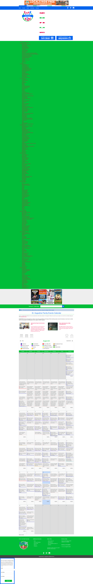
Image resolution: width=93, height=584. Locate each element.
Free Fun (23, 90)
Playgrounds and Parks (25, 106)
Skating (23, 112)
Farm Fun (23, 274)
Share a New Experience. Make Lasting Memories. (64, 324)
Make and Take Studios (25, 100)
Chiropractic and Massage (26, 131)
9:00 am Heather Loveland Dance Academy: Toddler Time (45, 415)
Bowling (23, 84)
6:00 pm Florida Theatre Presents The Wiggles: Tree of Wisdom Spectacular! (54, 434)
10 (27, 411)
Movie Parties (24, 171)
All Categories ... (47, 348)
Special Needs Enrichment (26, 205)
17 (27, 440)
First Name (3, 572)
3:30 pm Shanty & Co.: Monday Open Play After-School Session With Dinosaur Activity (30, 428)
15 (66, 411)
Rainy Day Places (24, 108)
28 (58, 472)
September (68, 340)
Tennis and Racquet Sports (26, 261)
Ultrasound (23, 150)
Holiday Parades (24, 276)
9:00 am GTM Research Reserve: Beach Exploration (69, 414)
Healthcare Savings (25, 139)
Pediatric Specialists (25, 147)
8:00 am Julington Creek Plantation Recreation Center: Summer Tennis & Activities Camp (30, 393)
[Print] (67, 336)
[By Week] (26, 336)
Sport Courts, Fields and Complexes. (27, 113)
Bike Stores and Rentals (25, 214)
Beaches (23, 83)
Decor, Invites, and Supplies (26, 163)
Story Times (24, 208)
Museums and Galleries (25, 103)
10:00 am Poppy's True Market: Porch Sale (22, 485)
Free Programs (24, 193)
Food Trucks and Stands (26, 167)
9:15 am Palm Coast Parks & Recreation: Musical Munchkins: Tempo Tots (54, 480)
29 (66, 472)
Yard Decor (23, 180)
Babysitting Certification (25, 184)
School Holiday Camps (25, 42)
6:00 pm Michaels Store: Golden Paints (38, 433)
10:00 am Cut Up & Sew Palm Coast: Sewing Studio (30, 419)
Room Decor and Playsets (26, 225)
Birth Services (24, 128)
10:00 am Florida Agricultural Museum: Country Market (69, 398)
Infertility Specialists (25, 140)
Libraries (23, 99)
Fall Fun (23, 273)
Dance (23, 188)
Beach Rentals (24, 213)
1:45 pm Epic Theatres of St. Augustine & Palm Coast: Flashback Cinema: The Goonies (46, 428)
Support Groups (24, 75)
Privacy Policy (36, 543)
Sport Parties (24, 178)
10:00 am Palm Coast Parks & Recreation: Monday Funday (30, 485)
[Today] (31, 336)
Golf (22, 239)
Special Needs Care (25, 149)
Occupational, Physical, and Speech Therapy (29, 143)
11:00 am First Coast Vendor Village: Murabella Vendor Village (22, 491)
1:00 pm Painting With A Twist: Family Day (22, 392)
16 (19, 440)
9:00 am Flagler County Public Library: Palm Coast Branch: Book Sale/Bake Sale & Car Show (69, 455)
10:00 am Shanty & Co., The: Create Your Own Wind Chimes (38, 454)
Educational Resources (25, 47)
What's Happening (23, 267)
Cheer (23, 235)
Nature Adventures (25, 104)
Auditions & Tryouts (47, 345)
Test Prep (23, 58)
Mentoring (23, 197)
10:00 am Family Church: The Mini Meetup (61, 464)
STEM (23, 207)
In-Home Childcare (25, 50)
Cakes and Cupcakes (25, 157)
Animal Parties (24, 154)
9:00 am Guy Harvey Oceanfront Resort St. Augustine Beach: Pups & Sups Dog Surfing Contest (62, 480)
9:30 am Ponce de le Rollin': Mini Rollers (62, 418)
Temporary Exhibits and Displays (27, 118)
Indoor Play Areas (25, 97)
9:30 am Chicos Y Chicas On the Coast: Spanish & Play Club (38, 443)
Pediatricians (24, 148)
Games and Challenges (25, 92)
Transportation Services (25, 59)
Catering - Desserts (25, 158)
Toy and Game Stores (25, 230)
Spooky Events (24, 285)
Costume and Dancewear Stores (27, 219)
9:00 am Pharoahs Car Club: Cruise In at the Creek (69, 498)
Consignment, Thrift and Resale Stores (28, 218)
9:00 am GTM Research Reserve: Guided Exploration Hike (69, 368)
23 (19, 472)
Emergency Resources (25, 64)
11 (35, 411)
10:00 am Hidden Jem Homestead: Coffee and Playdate (54, 454)
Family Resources (23, 63)
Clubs (23, 186)
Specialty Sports (24, 253)
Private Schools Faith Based (26, 55)
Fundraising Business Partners (26, 68)
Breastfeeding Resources (26, 129)
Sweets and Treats (25, 228)
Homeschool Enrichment (26, 195)
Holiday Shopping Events (26, 278)
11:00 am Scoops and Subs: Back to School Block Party (22, 419)
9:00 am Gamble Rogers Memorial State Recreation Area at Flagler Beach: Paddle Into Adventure (62, 444)
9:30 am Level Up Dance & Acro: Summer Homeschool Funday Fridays (62, 423)
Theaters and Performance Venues (27, 119)
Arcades (23, 81)
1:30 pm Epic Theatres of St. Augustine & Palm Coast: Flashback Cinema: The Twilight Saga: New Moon (22, 403)
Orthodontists (24, 144)
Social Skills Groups (25, 73)
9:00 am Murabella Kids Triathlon (22, 387)
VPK (22, 62)
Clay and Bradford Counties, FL (53, 543)
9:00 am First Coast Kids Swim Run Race (22, 479)
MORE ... (71, 376)
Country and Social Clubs (26, 86)
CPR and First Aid (25, 133)
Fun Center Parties (25, 168)
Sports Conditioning (25, 254)
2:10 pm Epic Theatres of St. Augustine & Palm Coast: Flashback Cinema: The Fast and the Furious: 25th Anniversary (46, 492)
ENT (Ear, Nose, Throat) (25, 135)
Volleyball (23, 263)
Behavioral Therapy (25, 126)
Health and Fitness (25, 241)
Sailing (23, 249)
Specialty (23, 206)
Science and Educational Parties (27, 176)
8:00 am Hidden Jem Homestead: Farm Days (46, 443)
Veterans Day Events (25, 287)
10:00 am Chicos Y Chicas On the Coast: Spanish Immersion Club (46, 465)
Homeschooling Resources (26, 69)
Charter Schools (24, 45)
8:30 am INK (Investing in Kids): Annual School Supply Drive (69, 480)
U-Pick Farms (24, 286)
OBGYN (23, 142)
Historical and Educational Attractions (27, 95)
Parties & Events (22, 153)
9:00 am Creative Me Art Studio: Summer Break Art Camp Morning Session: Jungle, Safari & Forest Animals (30, 403)
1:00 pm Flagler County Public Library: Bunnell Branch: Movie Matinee (30, 460)
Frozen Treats (24, 221)
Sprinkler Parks (24, 115)
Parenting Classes (25, 201)
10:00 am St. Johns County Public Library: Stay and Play (30, 449)
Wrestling (23, 265)
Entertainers (24, 165)
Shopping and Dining (23, 211)
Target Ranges (24, 117)
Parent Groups (24, 71)
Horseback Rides (24, 96)
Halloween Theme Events (26, 275)
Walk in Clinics (24, 152)
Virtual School (24, 61)
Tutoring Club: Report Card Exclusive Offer (38, 324)
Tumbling (23, 262)
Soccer (23, 252)
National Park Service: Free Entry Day (38, 474)
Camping (23, 85)
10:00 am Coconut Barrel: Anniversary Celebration (69, 433)
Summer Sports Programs (26, 256)
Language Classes (25, 196)
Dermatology (24, 134)
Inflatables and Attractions (26, 169)
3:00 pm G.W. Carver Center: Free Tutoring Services (46, 433)
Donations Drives (24, 271)
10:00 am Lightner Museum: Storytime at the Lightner (22, 516)
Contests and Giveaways (26, 270)
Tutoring (23, 60)
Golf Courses (24, 94)
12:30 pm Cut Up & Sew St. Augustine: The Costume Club (22, 460)
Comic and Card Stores (25, 217)
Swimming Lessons (25, 259)
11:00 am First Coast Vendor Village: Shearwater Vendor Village (22, 423)
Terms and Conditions (37, 542)
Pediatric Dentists (24, 145)
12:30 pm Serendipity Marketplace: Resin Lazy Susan (54, 464)
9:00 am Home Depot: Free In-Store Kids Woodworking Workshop (69, 373)
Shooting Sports (24, 251)
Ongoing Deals (24, 280)
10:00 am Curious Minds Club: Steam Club (69, 427)
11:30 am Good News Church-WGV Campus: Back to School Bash (22, 428)
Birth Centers (24, 127)
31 (27, 505)
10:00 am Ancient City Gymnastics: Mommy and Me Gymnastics (54, 414)
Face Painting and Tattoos (26, 166)
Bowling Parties (24, 156)
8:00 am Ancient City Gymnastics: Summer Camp (30, 382)
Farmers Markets (24, 220)
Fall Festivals (24, 272)
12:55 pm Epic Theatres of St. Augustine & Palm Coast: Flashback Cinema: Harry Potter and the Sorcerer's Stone (22, 522)
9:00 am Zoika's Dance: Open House (69, 363)
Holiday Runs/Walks (25, 277)
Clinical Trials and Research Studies (27, 132)
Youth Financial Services (26, 77)
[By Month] (21, 336)
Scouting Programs (25, 204)
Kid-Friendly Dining (25, 222)
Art (22, 183)
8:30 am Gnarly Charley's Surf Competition (68, 356)
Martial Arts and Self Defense (26, 246)
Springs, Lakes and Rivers (26, 114)
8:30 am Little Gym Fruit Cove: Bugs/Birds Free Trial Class (54, 475)
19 (43, 440)
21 (58, 440)
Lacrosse (23, 244)
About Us (35, 544)
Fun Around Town (23, 78)
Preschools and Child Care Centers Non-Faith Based (30, 54)
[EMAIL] (72, 336)
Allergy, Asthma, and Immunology (27, 125)
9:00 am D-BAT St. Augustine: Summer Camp (30, 398)
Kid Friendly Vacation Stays (26, 98)
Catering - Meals (24, 159)
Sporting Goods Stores (25, 227)
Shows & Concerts (25, 345)
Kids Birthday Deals (25, 170)
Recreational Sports (25, 110)
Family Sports (24, 237)
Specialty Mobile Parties (25, 177)
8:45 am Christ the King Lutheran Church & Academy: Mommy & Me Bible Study (22, 383)
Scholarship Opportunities (26, 56)
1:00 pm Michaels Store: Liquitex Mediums (22, 433)
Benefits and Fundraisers (26, 269)
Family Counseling (25, 136)
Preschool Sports (24, 247)
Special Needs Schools (25, 57)
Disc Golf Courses (25, 88)
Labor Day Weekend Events (26, 279)
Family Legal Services (25, 66)
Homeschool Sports (25, 242)
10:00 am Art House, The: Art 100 (30, 422)
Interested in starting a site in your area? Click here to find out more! (53, 548)
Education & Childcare (23, 43)
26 (43, 472)
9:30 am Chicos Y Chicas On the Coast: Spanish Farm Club (62, 460)
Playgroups (23, 72)
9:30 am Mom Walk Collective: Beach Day (22, 512)
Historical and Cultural (25, 194)
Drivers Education (24, 190)
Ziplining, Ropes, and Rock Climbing (27, 123)
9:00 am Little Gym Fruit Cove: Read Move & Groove (61, 414)
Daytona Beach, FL (51, 540)
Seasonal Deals (24, 283)
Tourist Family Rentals (25, 229)
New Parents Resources (25, 70)
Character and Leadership (26, 185)
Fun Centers (24, 91)
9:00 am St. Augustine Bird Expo (22, 454)
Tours (23, 121)
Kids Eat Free (24, 223)
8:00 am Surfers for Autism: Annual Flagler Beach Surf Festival (69, 475)
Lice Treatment (24, 141)
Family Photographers (25, 67)
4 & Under (23, 182)
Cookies (23, 162)
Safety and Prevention (25, 203)
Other (56, 345)
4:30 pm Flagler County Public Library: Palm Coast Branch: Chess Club (38, 428)
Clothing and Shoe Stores (26, 216)
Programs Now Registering (26, 202)
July (23, 340)
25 (35, 472)
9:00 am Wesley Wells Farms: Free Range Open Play (46, 449)
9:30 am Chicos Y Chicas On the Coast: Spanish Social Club (54, 443)
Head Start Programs (25, 48)
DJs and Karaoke (24, 164)
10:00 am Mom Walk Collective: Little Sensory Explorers (38, 490)
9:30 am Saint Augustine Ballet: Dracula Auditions (69, 460)
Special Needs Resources (26, 74)
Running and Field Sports (26, 248)
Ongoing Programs (25, 348)
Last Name (2, 576)
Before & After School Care (26, 44)
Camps (21, 41)
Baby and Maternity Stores (26, 212)
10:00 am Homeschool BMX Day (30, 454)
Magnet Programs (25, 51)
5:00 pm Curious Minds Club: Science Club (30, 528)
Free (34, 348)
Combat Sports (24, 236)
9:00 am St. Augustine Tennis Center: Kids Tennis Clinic (69, 387)
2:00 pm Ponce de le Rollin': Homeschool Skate (54, 427)
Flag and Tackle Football (26, 238)
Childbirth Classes (25, 130)
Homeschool (24, 49)
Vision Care (24, 151)
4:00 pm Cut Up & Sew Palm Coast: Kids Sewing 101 (38, 422)
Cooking (23, 187)
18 (35, 440)
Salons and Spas (24, 111)
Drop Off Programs (25, 46)
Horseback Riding (24, 243)
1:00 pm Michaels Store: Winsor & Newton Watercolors (22, 464)
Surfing (23, 257)
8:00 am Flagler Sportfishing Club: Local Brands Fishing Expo (69, 383)
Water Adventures (25, 122)
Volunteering (24, 210)
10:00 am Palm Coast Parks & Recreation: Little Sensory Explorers (38, 498)
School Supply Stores (25, 226)
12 (43, 411)
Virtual (23, 209)
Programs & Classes (23, 181)
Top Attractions (24, 120)
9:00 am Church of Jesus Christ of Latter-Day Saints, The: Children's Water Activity (69, 444)
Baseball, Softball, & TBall (26, 233)
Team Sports (24, 260)
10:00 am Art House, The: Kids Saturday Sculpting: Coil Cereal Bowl (69, 402)
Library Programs (36, 345)
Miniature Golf (24, 101)
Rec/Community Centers (26, 109)
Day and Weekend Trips (25, 87)
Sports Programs (22, 231)
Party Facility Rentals (25, 173)
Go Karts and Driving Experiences (27, 93)
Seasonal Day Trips (25, 282)
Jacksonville (35, 5)
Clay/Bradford (63, 5)
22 (66, 440)
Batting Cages (24, 82)
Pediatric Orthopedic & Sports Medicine (28, 146)
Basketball (23, 234)
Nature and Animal (25, 199)
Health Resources (23, 124)
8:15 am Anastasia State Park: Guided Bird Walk (38, 414)
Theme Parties (24, 179)
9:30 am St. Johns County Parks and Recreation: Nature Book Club (46, 460)
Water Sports (24, 264)
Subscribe (8, 580)
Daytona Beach (49, 5)
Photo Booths (24, 175)
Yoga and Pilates (24, 266)
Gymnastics (24, 240)
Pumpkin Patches (24, 281)
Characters (23, 160)
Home (35, 540)
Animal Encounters (25, 80)
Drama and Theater (25, 189)
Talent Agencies (24, 76)
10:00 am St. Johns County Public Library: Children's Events (30, 414)
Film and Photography (25, 192)
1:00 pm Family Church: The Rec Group (22, 498)
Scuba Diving (24, 250)
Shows (23, 284)
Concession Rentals (25, 161)
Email (2, 568)
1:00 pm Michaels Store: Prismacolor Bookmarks (22, 398)
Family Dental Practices (25, 137)
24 (27, 472)
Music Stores (24, 224)
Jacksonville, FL (50, 542)
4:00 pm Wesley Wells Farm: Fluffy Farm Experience (62, 433)
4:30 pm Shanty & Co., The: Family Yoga (30, 464)
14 (58, 411)
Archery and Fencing (25, 232)
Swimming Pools (24, 116)
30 (19, 505)
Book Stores (24, 215)
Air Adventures (24, 79)
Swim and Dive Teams (25, 258)
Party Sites (23, 174)
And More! (49, 544)
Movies (23, 102)
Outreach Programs (25, 200)
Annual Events (24, 268)
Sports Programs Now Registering (27, 255)
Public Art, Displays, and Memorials (27, 107)
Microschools (24, 52)
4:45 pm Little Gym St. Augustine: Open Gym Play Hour (38, 464)
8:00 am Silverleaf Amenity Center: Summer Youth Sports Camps (30, 388)
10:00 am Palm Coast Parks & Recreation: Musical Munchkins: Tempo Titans (54, 491)
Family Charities (24, 65)
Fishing (23, 89)
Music (23, 198)
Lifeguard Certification (25, 245)
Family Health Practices (25, 138)
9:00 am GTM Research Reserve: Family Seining (69, 392)
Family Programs (24, 191)
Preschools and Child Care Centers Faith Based (29, 53)
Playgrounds (24, 105)
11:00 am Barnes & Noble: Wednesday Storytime (46, 422)
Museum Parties (24, 172)
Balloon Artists (24, 155)
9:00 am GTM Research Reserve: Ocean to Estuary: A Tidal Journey (69, 423)
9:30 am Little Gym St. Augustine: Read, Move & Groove (30, 475)
